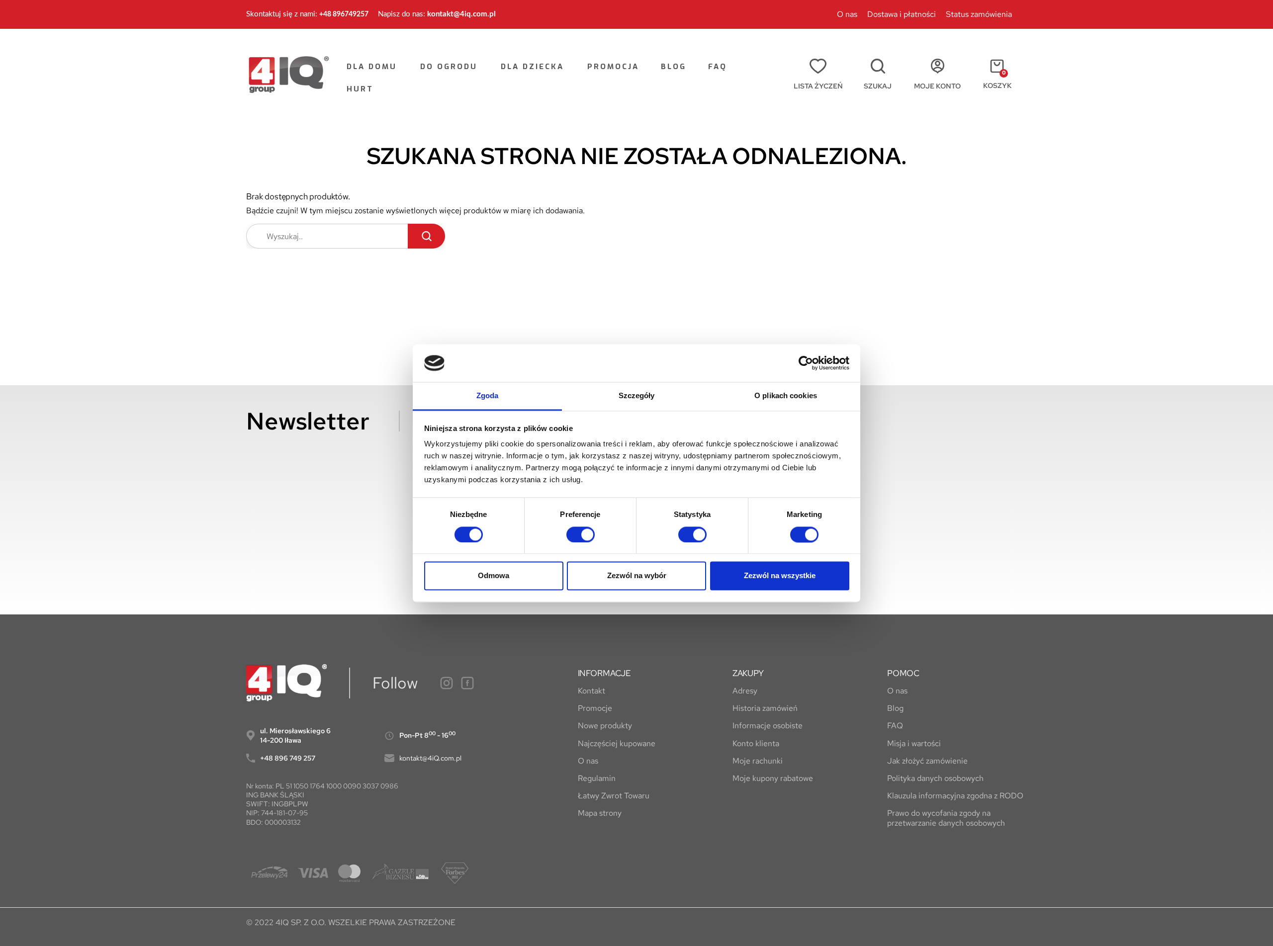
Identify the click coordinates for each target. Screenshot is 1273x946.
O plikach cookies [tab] (785, 396)
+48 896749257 (343, 14)
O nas (847, 14)
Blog (895, 708)
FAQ (895, 725)
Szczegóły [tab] (637, 396)
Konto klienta (755, 743)
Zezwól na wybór (636, 576)
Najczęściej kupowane (616, 743)
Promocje (595, 708)
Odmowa (493, 576)
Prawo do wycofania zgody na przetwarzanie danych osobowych (946, 817)
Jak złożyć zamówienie (927, 761)
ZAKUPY (748, 673)
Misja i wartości (914, 743)
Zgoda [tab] (487, 396)
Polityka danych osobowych (935, 778)
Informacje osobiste (767, 725)
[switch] (580, 534)
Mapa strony (600, 813)
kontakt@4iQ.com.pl (430, 758)
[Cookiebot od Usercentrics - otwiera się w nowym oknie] (805, 362)
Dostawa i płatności (901, 14)
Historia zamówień (765, 708)
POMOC (903, 673)
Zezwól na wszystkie (780, 576)
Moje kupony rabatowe (772, 778)
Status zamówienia (979, 14)
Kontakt (591, 690)
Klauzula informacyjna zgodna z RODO (955, 795)
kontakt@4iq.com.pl (461, 14)
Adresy (744, 690)
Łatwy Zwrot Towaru (613, 795)
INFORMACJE (604, 673)
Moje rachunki (757, 761)
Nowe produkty (605, 725)
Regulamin (597, 778)
